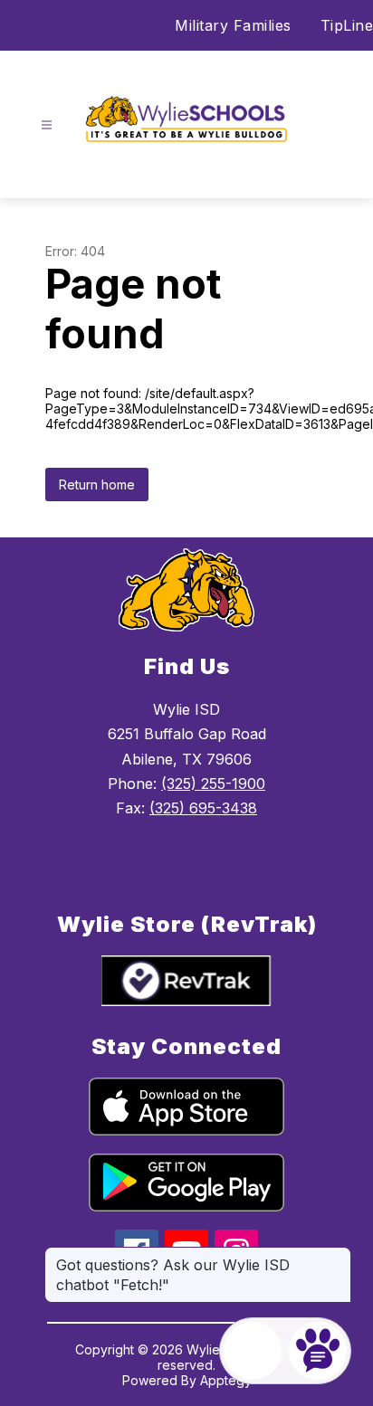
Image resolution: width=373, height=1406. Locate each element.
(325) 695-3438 (203, 808)
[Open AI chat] (318, 1351)
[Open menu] (46, 125)
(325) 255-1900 (213, 783)
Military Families (233, 25)
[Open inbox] (253, 1351)
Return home (97, 484)
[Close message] (336, 1256)
